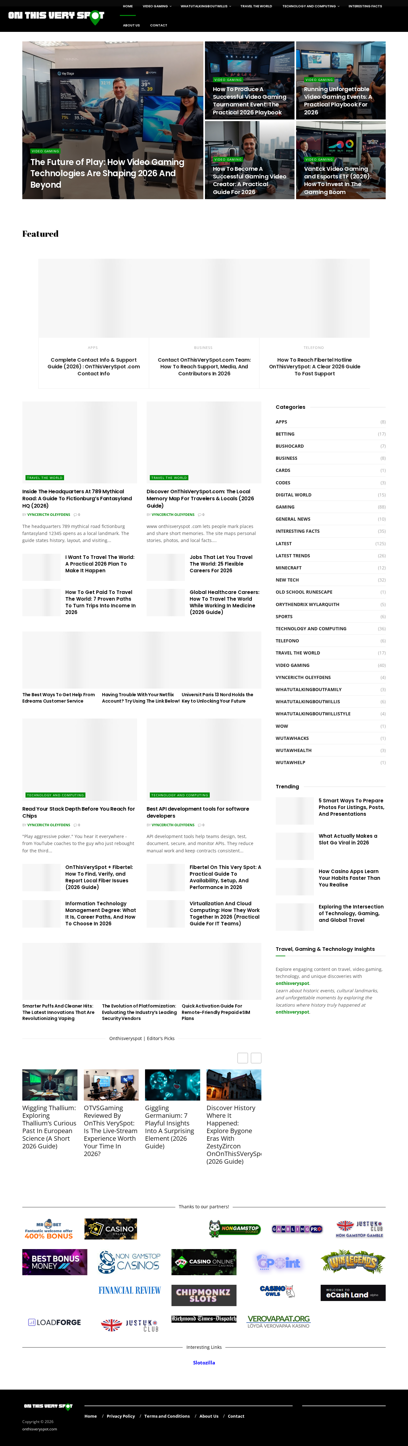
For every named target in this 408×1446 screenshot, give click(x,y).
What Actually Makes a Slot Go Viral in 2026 (348, 839)
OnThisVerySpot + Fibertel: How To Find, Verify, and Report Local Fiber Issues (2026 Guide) (99, 877)
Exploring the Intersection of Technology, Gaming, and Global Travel (351, 913)
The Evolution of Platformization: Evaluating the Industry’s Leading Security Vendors (139, 1012)
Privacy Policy (121, 1416)
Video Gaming (45, 151)
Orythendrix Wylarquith (60, 197)
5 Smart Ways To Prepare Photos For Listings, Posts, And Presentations (351, 807)
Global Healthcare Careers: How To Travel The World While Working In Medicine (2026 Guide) (224, 602)
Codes (283, 483)
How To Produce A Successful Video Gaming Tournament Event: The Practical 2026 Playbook (250, 100)
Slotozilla (204, 1362)
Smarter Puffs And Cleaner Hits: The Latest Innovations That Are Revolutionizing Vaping (58, 1012)
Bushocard (290, 446)
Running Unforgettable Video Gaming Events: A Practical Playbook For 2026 (338, 100)
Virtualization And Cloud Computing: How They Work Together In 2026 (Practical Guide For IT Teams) (225, 913)
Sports (284, 616)
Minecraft (289, 568)
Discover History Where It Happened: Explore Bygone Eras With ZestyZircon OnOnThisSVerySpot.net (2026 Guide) (234, 1134)
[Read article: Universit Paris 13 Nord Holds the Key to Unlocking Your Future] (221, 660)
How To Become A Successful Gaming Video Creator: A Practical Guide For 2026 (250, 180)
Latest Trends (293, 556)
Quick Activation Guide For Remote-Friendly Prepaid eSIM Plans (216, 1012)
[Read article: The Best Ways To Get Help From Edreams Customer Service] (62, 660)
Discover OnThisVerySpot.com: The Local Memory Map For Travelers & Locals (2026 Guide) (200, 499)
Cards (283, 470)
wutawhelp (290, 762)
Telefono (314, 347)
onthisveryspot (292, 1012)
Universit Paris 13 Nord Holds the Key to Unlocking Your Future (217, 697)
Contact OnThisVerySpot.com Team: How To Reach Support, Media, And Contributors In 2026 (204, 366)
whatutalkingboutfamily (309, 689)
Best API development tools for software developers (198, 812)
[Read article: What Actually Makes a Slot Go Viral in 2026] (295, 846)
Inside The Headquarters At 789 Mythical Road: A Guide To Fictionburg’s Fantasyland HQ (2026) (77, 499)
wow (282, 726)
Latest (284, 543)
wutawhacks (292, 738)
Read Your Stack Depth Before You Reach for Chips (78, 812)
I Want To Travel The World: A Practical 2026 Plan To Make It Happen (100, 564)
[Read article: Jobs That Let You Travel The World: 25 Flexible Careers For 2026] (166, 567)
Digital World (293, 495)
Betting (285, 434)
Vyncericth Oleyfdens (48, 514)
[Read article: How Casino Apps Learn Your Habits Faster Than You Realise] (295, 881)
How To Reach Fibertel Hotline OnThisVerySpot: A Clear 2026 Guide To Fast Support (315, 366)
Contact (158, 25)
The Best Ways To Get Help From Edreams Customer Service (58, 697)
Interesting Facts (298, 531)
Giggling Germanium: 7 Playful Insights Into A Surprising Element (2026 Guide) (169, 1127)
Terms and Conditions (167, 1416)
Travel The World (44, 477)
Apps (93, 347)
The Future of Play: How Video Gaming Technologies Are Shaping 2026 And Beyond (107, 173)
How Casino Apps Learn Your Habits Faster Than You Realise (349, 878)
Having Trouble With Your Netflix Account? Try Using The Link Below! (140, 697)
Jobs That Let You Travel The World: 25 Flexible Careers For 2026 (221, 564)
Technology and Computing (55, 795)
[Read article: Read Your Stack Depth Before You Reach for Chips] (79, 759)
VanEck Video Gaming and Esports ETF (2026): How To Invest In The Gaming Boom (337, 180)
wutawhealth (294, 750)
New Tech (287, 580)
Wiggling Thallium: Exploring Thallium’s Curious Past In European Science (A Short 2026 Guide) (49, 1127)
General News (293, 519)
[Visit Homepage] (57, 16)
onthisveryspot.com (39, 1428)
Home (90, 1416)
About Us (131, 25)
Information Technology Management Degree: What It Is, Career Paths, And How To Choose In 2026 (100, 913)
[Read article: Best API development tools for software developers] (204, 759)
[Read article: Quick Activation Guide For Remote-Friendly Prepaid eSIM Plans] (221, 971)
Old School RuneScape (304, 592)
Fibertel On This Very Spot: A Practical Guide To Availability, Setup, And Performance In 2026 (225, 877)
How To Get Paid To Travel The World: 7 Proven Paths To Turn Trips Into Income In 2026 (100, 602)
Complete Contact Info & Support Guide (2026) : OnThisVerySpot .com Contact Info (93, 366)
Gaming (285, 507)
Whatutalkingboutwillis (308, 701)
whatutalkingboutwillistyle (313, 714)
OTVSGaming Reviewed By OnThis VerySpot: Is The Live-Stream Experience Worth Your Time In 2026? (111, 1131)
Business (203, 347)
